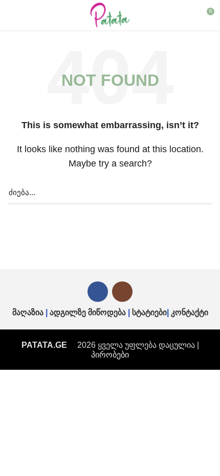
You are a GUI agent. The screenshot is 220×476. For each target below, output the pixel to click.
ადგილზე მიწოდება (88, 312)
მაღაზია (27, 312)
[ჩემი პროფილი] (187, 15)
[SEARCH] (198, 192)
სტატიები (149, 312)
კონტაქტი (189, 312)
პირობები (110, 354)
